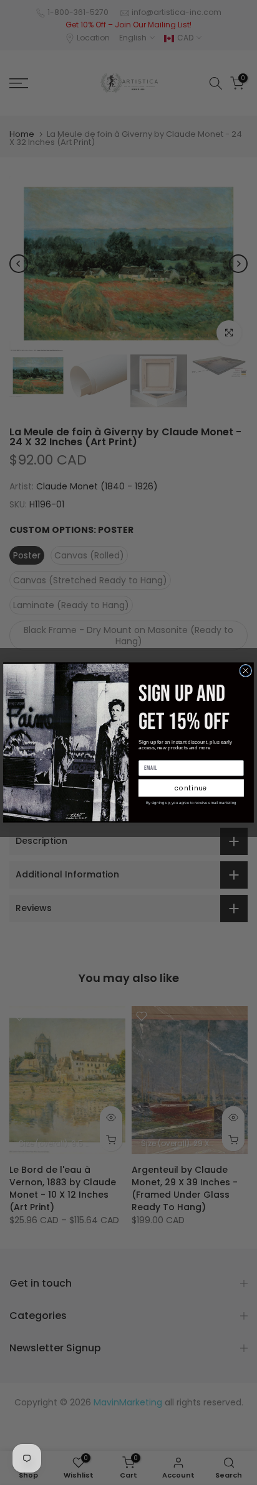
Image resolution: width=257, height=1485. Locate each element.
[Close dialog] (245, 670)
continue (191, 788)
